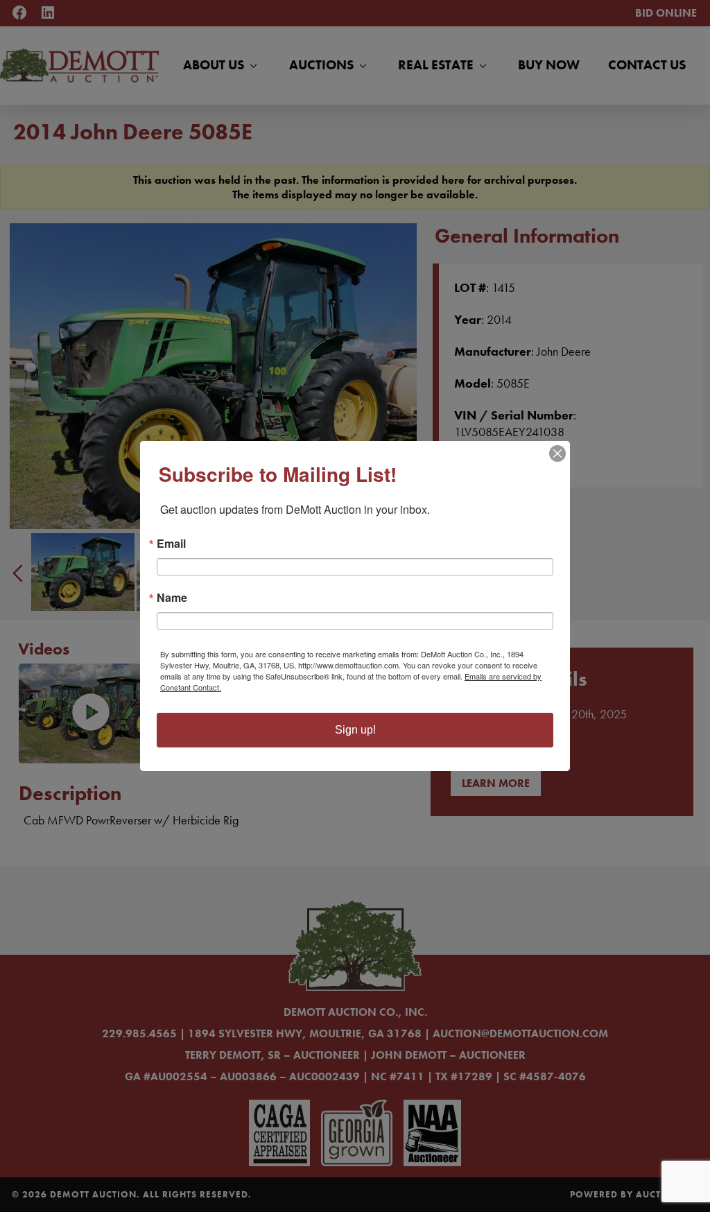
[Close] (557, 453)
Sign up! (355, 730)
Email (171, 543)
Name (172, 597)
